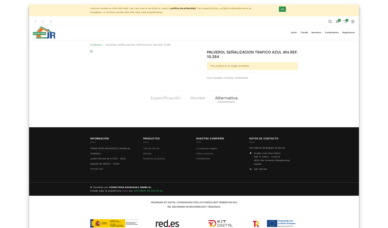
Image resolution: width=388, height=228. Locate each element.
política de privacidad (183, 8)
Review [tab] (198, 97)
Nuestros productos (154, 158)
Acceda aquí (96, 168)
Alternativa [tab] (226, 97)
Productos (95, 44)
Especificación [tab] (166, 97)
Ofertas (147, 153)
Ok (282, 9)
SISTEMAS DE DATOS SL (149, 191)
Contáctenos (203, 158)
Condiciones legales (207, 148)
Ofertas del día (151, 148)
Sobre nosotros (204, 153)
